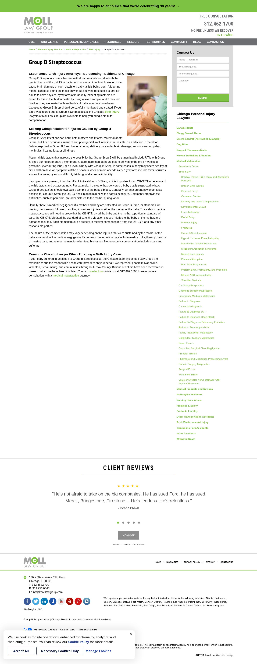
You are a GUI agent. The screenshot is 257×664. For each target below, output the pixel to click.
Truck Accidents (186, 433)
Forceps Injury (189, 222)
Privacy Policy (192, 562)
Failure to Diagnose (189, 301)
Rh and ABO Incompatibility (196, 275)
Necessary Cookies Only (60, 651)
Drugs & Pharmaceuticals (192, 150)
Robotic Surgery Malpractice (194, 364)
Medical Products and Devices (195, 388)
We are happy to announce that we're (128, 6)
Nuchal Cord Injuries (192, 254)
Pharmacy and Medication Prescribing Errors (203, 358)
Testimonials (155, 41)
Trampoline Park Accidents (192, 427)
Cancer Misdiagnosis (190, 306)
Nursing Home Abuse (189, 400)
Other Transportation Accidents (195, 416)
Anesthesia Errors (188, 166)
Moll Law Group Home (38, 25)
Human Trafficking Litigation (194, 155)
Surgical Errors (187, 369)
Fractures (186, 227)
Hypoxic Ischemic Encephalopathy (200, 238)
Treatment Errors (188, 374)
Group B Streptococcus (194, 233)
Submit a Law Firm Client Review (128, 544)
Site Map (210, 562)
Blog (197, 41)
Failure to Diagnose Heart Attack (197, 316)
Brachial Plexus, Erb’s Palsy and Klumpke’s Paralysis (205, 178)
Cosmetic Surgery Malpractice (195, 290)
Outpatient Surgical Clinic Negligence (199, 348)
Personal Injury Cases (81, 41)
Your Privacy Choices (45, 629)
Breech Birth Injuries (192, 185)
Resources (113, 41)
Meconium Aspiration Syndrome (198, 248)
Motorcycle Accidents (189, 394)
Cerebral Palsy (189, 191)
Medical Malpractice (188, 161)
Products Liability (187, 411)
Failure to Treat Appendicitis (194, 327)
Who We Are (49, 41)
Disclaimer (172, 562)
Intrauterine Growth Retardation (198, 243)
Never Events (186, 343)
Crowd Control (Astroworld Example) (198, 138)
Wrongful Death (186, 438)
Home (31, 41)
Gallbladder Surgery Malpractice (196, 337)
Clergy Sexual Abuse (189, 133)
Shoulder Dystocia (191, 280)
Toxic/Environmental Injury (193, 422)
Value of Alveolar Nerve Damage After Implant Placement (199, 381)
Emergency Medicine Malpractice (197, 296)
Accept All (21, 651)
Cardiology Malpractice (191, 285)
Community (179, 41)
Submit (203, 97)
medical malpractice (66, 275)
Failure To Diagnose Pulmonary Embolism (202, 322)
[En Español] (225, 34)
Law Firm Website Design (214, 655)
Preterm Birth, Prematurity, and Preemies (204, 269)
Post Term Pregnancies (194, 264)
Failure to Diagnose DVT (192, 311)
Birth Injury (185, 171)
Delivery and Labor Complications (200, 201)
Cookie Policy (67, 629)
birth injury (112, 111)
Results (133, 41)
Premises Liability (187, 405)
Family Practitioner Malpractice (196, 332)
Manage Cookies (88, 629)
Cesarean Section (191, 196)
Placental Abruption (192, 259)
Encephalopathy (190, 212)
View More (129, 535)
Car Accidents (185, 127)
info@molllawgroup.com (48, 592)
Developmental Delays (193, 206)
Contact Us (215, 41)
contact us (96, 271)
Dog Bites (182, 144)
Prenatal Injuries (188, 353)
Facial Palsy (188, 217)
